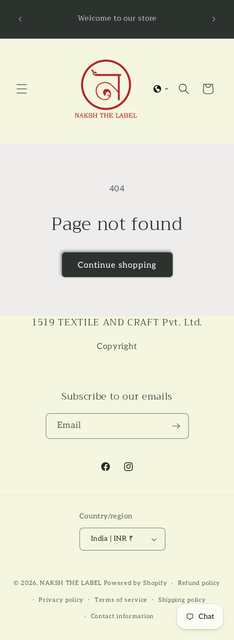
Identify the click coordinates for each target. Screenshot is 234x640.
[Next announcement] (214, 19)
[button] (22, 89)
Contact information (122, 616)
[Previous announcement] (20, 19)
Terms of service (121, 599)
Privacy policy (61, 599)
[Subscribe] (176, 426)
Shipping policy (182, 599)
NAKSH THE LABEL (71, 583)
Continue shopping (117, 265)
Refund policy (199, 583)
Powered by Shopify (136, 583)
